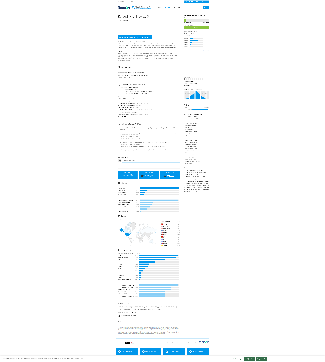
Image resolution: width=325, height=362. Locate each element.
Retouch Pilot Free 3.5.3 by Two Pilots (199, 181)
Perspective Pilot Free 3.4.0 (192, 119)
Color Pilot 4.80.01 (189, 157)
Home (159, 7)
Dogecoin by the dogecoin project (198, 191)
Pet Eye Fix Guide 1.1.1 (191, 150)
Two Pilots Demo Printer (191, 148)
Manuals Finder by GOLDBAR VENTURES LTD (201, 189)
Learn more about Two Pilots (128, 315)
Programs (167, 7)
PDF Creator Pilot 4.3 (190, 125)
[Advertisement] (196, 62)
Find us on (127, 351)
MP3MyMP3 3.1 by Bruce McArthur (198, 183)
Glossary (168, 342)
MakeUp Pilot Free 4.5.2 (191, 123)
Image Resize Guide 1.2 (191, 144)
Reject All (249, 359)
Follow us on (150, 351)
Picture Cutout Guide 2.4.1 (192, 140)
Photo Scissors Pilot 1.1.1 (191, 131)
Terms (173, 342)
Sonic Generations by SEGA (196, 170)
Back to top (120, 321)
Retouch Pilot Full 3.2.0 (191, 117)
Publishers (177, 7)
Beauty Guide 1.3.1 (190, 155)
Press (189, 342)
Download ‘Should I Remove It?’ (194, 2)
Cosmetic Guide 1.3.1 (190, 146)
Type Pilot (187, 134)
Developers (184, 342)
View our (198, 351)
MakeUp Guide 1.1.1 (190, 153)
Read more (173, 47)
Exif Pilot (187, 136)
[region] (162, 359)
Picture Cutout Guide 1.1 (191, 159)
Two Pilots (126, 20)
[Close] (322, 359)
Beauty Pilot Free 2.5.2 (190, 121)
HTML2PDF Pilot (189, 163)
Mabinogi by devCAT (194, 179)
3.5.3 (186, 110)
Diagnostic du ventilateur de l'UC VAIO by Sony (201, 185)
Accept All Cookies (261, 359)
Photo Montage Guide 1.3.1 (192, 138)
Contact (194, 342)
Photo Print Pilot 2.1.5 (190, 129)
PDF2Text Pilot (188, 127)
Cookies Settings (237, 359)
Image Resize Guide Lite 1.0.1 (192, 161)
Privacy (178, 342)
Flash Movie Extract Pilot (191, 142)
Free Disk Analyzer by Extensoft (197, 172)
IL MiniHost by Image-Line (196, 175)
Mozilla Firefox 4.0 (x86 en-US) (197, 177)
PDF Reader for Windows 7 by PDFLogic (199, 187)
